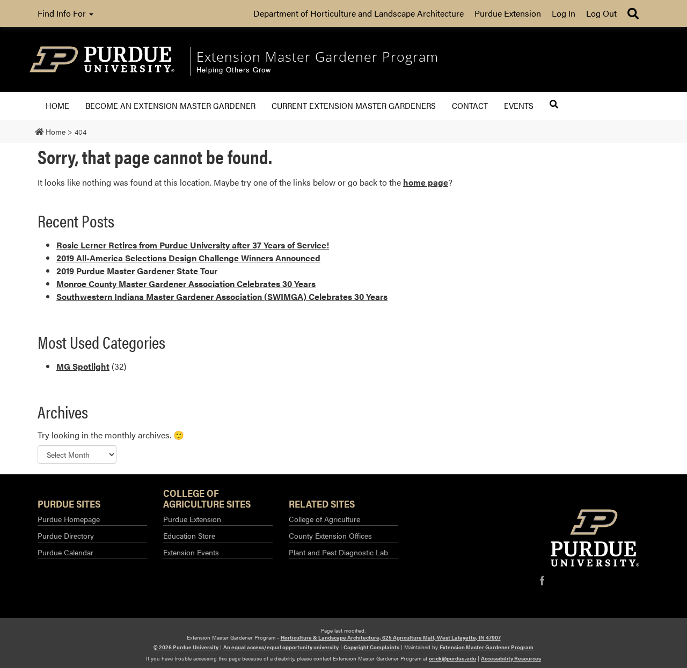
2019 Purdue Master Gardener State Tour (136, 271)
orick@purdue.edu (452, 658)
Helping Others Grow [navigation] (233, 70)
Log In (563, 13)
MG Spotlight (82, 366)
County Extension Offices (330, 535)
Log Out (601, 13)
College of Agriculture (324, 518)
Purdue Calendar (65, 552)
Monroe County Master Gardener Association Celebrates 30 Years (186, 283)
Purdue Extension (507, 13)
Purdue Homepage (69, 518)
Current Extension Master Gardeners (354, 105)
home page (425, 182)
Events (518, 105)
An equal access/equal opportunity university (281, 647)
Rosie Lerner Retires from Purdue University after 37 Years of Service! (192, 245)
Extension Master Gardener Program (486, 647)
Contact (470, 105)
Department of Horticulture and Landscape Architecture (358, 13)
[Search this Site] (554, 104)
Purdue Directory (66, 535)
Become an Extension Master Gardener (170, 105)
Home (57, 105)
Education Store (189, 535)
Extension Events (191, 552)
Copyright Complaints (371, 647)
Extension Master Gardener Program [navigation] (317, 56)
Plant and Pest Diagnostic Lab (338, 552)
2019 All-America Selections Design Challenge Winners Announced (188, 258)
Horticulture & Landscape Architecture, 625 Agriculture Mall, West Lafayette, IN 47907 (391, 637)
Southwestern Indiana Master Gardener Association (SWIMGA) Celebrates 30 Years (222, 296)
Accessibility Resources (511, 658)
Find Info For (63, 13)
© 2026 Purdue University (186, 647)
